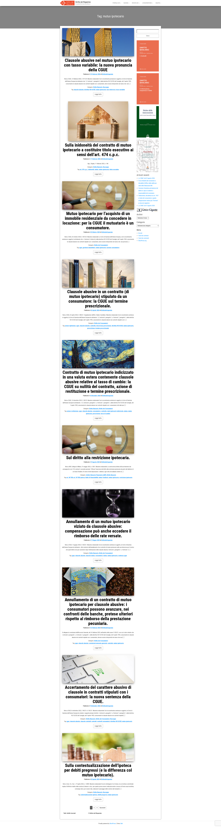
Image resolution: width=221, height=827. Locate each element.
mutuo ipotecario (101, 89)
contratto (93, 326)
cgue (80, 247)
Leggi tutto (98, 94)
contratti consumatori (103, 721)
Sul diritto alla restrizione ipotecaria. (98, 457)
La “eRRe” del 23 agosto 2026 (146, 178)
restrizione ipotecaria (125, 477)
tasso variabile (120, 89)
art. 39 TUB (76, 477)
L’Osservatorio (147, 3)
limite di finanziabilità (91, 477)
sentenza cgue (122, 555)
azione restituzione (72, 411)
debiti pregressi (102, 795)
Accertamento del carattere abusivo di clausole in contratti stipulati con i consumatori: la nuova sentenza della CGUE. (98, 694)
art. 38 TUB (69, 477)
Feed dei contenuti (143, 235)
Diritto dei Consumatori (101, 245)
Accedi (140, 233)
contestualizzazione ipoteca (89, 795)
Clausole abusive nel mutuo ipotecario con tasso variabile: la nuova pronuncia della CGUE (98, 65)
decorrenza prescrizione (103, 326)
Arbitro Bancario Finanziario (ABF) (96, 475)
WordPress (113, 823)
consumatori (99, 555)
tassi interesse (111, 89)
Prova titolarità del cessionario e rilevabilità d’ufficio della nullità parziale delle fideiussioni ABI (147, 183)
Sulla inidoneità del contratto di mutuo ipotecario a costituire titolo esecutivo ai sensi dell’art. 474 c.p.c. (98, 150)
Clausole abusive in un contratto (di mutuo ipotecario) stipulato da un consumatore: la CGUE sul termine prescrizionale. (98, 298)
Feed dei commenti (143, 238)
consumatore (97, 411)
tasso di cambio (105, 413)
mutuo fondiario (103, 477)
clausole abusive (79, 89)
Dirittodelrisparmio (107, 74)
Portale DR (116, 3)
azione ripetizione (70, 326)
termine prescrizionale (102, 328)
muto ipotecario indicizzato (115, 411)
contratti (94, 721)
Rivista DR (135, 3)
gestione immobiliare (89, 247)
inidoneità (91, 169)
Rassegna (106, 87)
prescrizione (91, 328)
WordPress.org (142, 240)
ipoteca (82, 477)
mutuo (96, 169)
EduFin (158, 3)
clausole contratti (86, 721)
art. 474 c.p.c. (84, 169)
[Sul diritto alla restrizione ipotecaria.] (98, 439)
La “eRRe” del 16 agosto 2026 (146, 205)
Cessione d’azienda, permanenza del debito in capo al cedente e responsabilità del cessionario (148, 190)
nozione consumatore (113, 247)
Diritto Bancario (97, 87)
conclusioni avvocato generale (98, 643)
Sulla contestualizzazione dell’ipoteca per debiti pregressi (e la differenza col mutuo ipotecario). (98, 770)
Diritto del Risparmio (83, 2)
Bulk (121, 823)
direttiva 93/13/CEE (89, 89)
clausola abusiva (87, 411)
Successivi (102, 808)
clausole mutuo (90, 555)
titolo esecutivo (114, 169)
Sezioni (126, 3)
